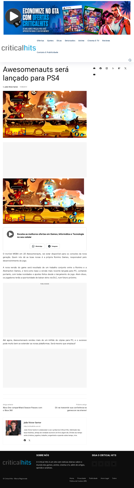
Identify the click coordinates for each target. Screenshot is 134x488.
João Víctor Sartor (11, 87)
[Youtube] (94, 74)
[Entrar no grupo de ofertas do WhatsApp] (67, 19)
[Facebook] (25, 439)
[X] (29, 439)
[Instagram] (106, 68)
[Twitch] (119, 68)
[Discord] (94, 68)
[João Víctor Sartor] (13, 431)
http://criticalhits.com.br (32, 426)
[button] (130, 60)
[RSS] (113, 68)
